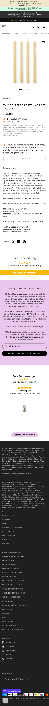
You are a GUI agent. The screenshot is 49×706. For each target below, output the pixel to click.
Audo (16, 34)
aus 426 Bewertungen (23, 382)
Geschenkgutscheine (33, 337)
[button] (45, 89)
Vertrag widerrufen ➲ (24, 434)
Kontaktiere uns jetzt (29, 150)
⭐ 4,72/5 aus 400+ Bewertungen (24, 20)
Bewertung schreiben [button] (24, 272)
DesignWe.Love (26, 699)
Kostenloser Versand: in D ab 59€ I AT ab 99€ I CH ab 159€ (24, 9)
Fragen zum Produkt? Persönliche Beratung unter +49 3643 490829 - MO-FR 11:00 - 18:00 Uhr (24, 14)
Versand (39, 221)
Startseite (6, 34)
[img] (24, 379)
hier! (44, 204)
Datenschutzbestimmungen (30, 326)
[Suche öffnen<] (33, 27)
